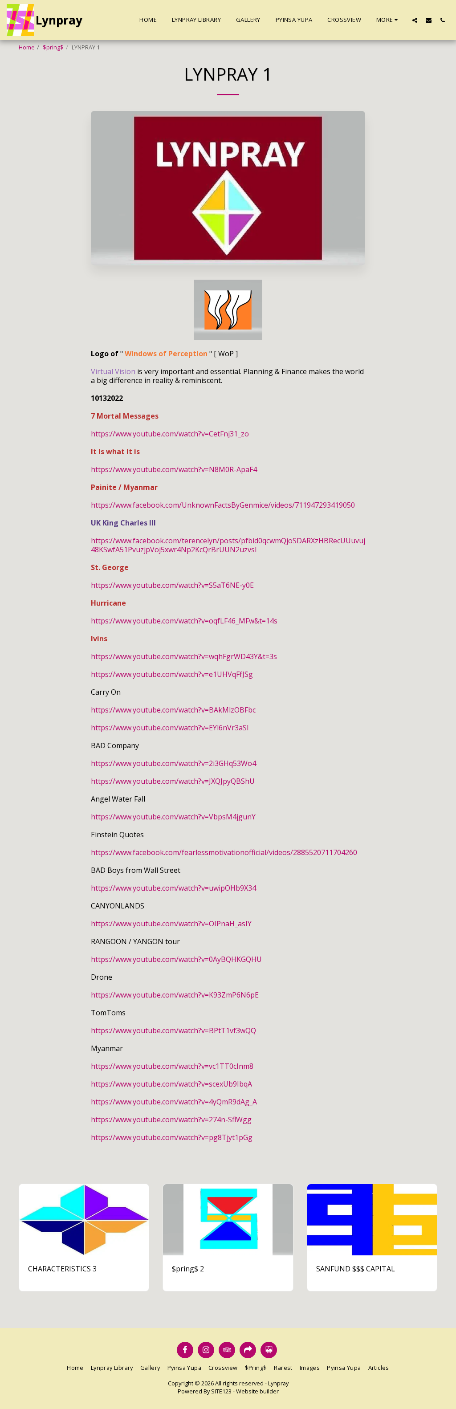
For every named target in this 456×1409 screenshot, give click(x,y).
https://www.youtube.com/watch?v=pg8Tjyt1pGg (171, 1137)
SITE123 (221, 1391)
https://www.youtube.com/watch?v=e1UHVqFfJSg (172, 674)
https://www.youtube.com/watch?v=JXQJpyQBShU (173, 781)
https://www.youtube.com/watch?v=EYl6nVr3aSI (170, 728)
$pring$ (53, 47)
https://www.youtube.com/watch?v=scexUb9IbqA (171, 1084)
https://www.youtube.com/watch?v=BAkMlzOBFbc (173, 710)
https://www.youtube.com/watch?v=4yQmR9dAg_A (174, 1102)
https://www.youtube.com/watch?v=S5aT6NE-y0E (172, 585)
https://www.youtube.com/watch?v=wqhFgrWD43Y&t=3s (184, 656)
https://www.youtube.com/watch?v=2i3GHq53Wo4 (173, 763)
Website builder (257, 1391)
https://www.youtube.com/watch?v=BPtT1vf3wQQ (173, 1030)
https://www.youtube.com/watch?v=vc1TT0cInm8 (172, 1066)
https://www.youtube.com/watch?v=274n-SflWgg (171, 1119)
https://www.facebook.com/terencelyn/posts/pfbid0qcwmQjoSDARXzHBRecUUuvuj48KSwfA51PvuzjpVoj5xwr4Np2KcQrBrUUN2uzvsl (228, 545)
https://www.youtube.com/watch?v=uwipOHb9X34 (173, 888)
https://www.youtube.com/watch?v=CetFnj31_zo (170, 434)
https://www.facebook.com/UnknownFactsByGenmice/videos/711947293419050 (223, 505)
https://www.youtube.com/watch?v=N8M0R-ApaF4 (174, 469)
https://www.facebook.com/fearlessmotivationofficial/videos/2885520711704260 (224, 852)
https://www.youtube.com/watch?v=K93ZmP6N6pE (175, 995)
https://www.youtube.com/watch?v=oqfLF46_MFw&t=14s (184, 621)
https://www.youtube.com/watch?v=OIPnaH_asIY (171, 923)
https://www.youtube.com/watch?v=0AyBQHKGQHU (176, 959)
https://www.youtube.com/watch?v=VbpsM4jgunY (173, 817)
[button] (414, 20)
